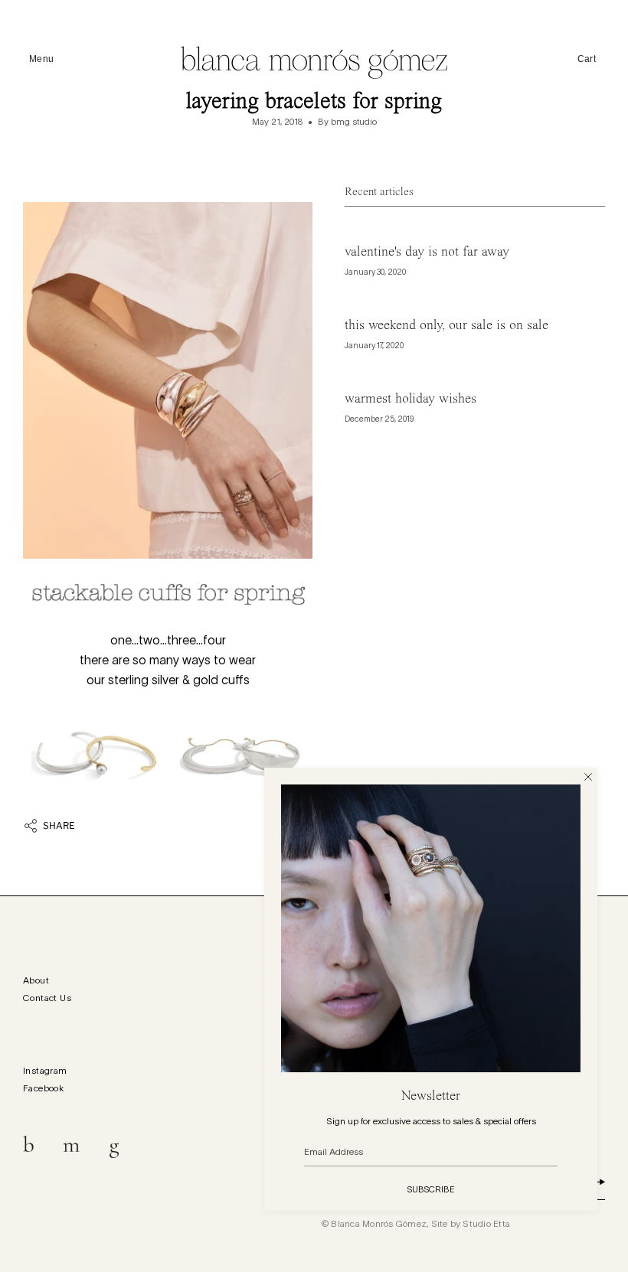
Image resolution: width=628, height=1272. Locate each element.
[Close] (588, 776)
